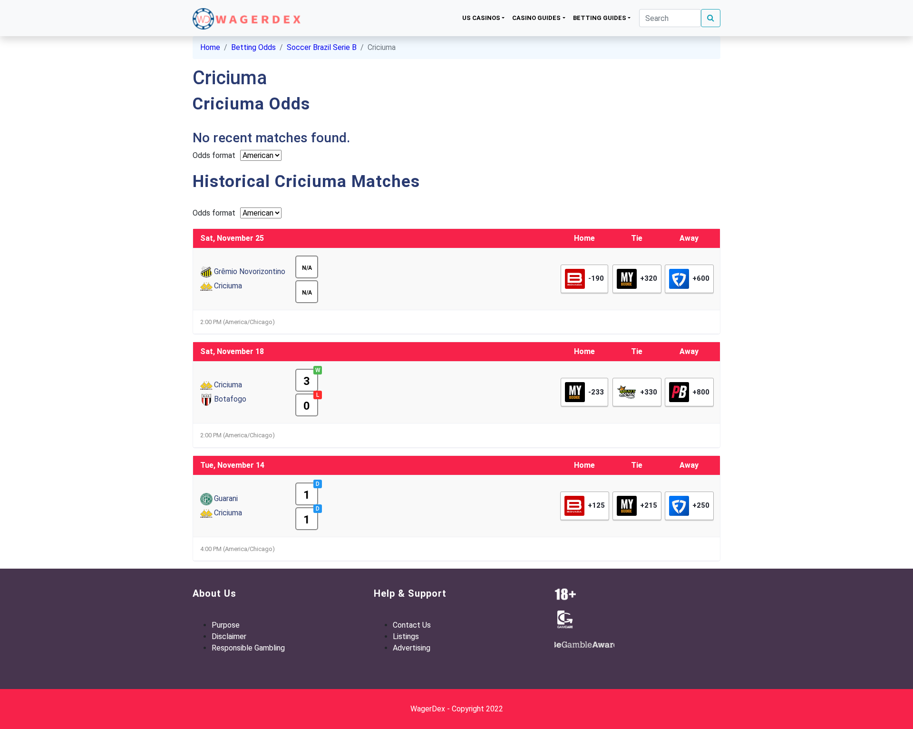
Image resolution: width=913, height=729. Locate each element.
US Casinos (481, 17)
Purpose (226, 625)
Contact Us (412, 625)
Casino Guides (536, 17)
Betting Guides (599, 17)
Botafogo (230, 399)
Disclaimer (229, 636)
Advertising (411, 647)
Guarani (226, 498)
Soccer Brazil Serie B (322, 47)
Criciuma (228, 285)
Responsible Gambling (248, 647)
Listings (406, 636)
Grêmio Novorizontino (249, 271)
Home (210, 47)
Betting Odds (253, 47)
